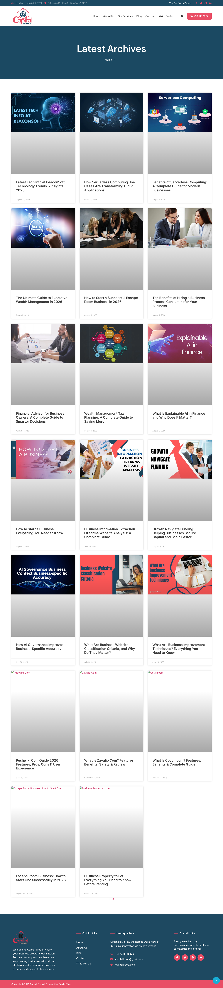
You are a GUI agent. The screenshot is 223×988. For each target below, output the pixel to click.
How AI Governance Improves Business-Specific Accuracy (40, 647)
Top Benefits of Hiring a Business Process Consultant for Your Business (178, 302)
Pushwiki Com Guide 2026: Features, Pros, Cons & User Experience (38, 764)
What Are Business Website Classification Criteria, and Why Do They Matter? (109, 649)
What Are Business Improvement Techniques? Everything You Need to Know (178, 649)
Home (96, 16)
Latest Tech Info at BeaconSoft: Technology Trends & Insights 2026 (41, 186)
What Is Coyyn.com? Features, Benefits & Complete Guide (176, 762)
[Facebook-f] (196, 3)
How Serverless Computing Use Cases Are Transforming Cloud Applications (109, 186)
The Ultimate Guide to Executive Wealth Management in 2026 (41, 300)
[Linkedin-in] (210, 3)
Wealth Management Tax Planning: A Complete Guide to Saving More (108, 417)
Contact (150, 16)
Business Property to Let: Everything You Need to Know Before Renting (107, 880)
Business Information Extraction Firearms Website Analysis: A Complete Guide (109, 533)
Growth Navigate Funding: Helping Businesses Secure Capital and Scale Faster (174, 533)
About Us (108, 16)
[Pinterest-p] (193, 957)
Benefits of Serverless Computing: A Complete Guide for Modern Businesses (179, 186)
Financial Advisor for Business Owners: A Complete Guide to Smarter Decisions (40, 417)
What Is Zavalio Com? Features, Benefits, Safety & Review (109, 762)
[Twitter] (201, 3)
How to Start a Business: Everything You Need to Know (39, 531)
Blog (139, 16)
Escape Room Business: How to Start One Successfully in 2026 (41, 878)
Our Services (125, 16)
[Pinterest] (205, 3)
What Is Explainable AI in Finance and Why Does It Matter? (178, 415)
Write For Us (166, 16)
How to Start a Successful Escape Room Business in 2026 (111, 300)
